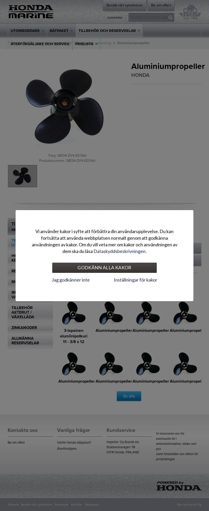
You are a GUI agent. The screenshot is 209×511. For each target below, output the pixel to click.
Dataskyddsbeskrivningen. (120, 251)
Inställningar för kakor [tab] (135, 280)
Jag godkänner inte (71, 280)
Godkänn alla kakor (104, 267)
